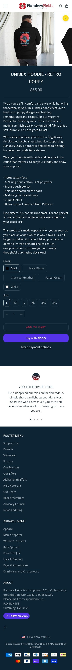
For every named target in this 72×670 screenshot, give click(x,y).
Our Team (9, 492)
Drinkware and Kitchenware (21, 571)
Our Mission (11, 467)
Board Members (13, 498)
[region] (36, 393)
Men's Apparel (12, 535)
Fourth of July (11, 553)
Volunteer (9, 455)
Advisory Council (14, 504)
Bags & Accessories (15, 565)
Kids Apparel (11, 547)
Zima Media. (36, 647)
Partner (8, 461)
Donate (8, 449)
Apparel (8, 529)
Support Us (10, 443)
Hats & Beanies (13, 559)
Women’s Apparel (14, 541)
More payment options (36, 347)
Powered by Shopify (43, 644)
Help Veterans (12, 485)
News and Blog (12, 510)
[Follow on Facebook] (5, 627)
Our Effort (9, 473)
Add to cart (36, 327)
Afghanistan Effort (15, 479)
